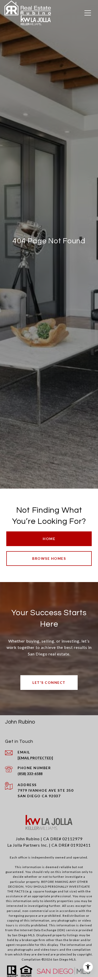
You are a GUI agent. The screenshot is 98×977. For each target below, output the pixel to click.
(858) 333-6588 (30, 773)
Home (49, 538)
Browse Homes (49, 558)
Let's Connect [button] (49, 682)
